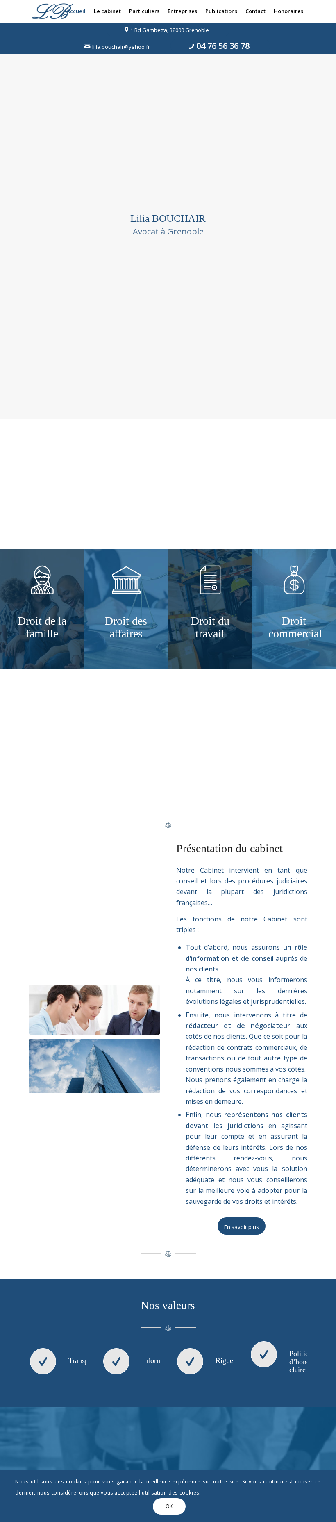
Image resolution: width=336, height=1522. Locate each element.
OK (169, 1506)
